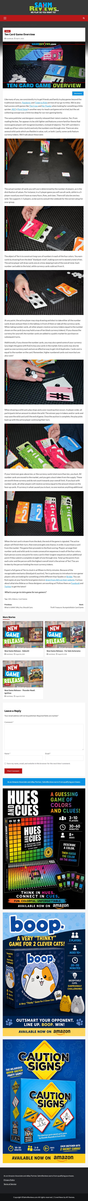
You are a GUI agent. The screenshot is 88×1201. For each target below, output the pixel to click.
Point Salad (22, 109)
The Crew (33, 106)
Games (8, 31)
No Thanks (46, 106)
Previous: (18, 606)
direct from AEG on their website (60, 580)
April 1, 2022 (20, 38)
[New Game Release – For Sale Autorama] (65, 634)
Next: (67, 606)
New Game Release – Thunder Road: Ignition (19, 692)
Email (48, 753)
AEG (14, 109)
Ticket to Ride (41, 102)
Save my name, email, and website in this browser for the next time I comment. (38, 763)
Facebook (75, 583)
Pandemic (26, 102)
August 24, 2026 (20, 696)
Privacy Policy (9, 1180)
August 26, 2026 (20, 654)
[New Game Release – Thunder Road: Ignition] (23, 674)
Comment (9, 722)
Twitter (7, 586)
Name (7, 753)
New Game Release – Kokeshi (16, 651)
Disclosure (78, 93)
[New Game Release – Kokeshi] (23, 634)
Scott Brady (9, 38)
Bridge (69, 576)
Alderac (15, 599)
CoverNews (58, 1197)
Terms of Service (10, 1184)
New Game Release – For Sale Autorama (63, 651)
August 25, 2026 (62, 654)
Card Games (22, 599)
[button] (5, 18)
